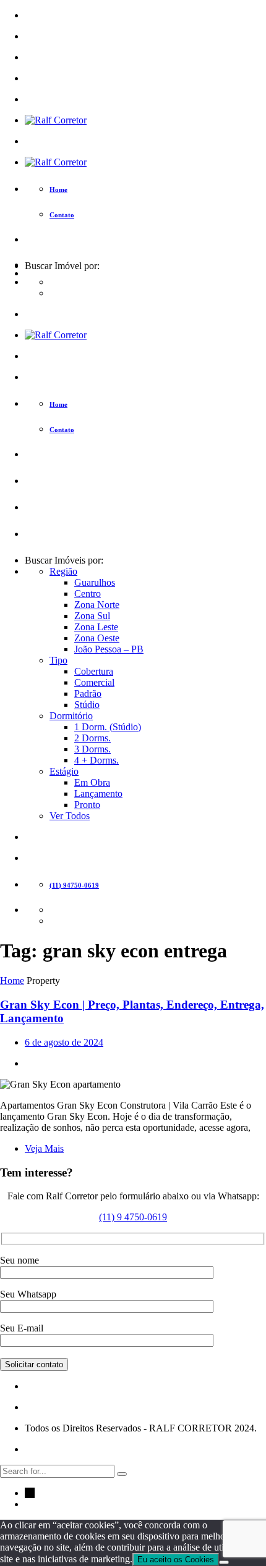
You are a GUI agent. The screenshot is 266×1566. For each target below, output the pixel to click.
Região (63, 571)
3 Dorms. (92, 749)
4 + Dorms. (96, 760)
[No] (224, 1562)
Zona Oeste (96, 638)
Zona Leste (96, 627)
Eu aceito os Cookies (175, 1559)
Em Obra (92, 782)
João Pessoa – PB (109, 649)
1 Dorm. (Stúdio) (107, 727)
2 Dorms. (92, 738)
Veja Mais (44, 1148)
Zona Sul (92, 615)
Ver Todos (69, 815)
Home (12, 980)
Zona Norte (96, 604)
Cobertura (93, 671)
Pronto (87, 804)
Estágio (64, 771)
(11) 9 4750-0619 (133, 1217)
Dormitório (71, 715)
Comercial (94, 682)
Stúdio (87, 704)
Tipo (58, 660)
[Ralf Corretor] (56, 120)
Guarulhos (94, 582)
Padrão (87, 693)
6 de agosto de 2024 (64, 1042)
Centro (87, 593)
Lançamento (98, 793)
